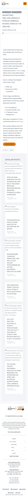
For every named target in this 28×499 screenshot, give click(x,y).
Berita (12, 447)
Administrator (11, 197)
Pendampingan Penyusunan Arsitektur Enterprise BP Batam (13, 224)
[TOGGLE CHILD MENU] (25, 441)
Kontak (14, 453)
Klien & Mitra (14, 444)
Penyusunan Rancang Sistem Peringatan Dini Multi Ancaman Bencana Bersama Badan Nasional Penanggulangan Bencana (14, 186)
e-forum (5, 150)
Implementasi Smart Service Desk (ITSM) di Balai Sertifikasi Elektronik (14, 289)
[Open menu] (25, 3)
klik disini (20, 121)
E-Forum (18, 70)
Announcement (7, 12)
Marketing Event (16, 12)
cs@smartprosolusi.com (14, 482)
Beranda (14, 438)
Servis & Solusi (13, 441)
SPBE (11, 150)
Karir (13, 450)
